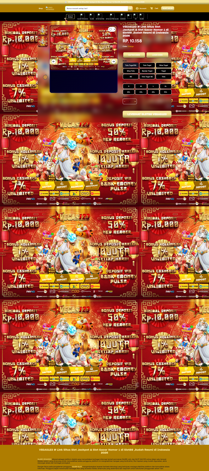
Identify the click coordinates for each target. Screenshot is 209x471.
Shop (41, 8)
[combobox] (96, 8)
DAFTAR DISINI (134, 55)
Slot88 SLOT (77, 467)
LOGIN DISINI (157, 55)
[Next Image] (113, 61)
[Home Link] (53, 8)
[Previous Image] (54, 61)
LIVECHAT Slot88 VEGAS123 (147, 114)
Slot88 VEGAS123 (44, 459)
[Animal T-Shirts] (129, 16)
